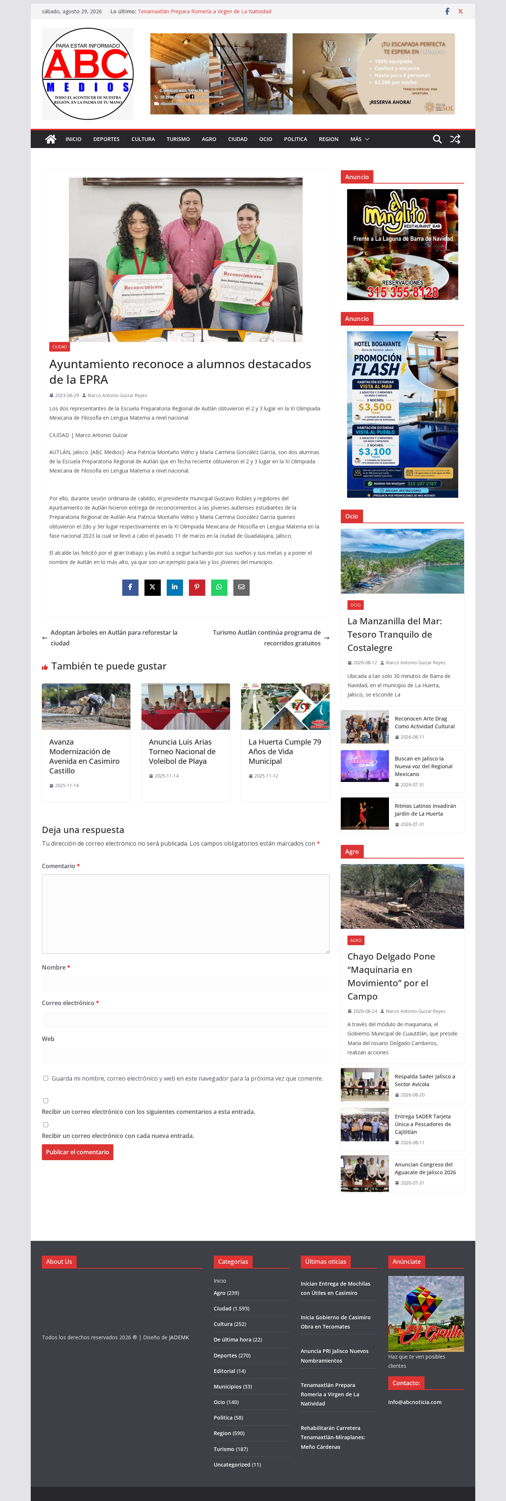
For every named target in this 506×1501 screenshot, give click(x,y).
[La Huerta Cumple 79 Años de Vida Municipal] (285, 689)
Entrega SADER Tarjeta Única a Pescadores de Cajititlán (423, 1124)
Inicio (73, 138)
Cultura (143, 138)
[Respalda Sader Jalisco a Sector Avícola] (365, 1086)
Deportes (106, 138)
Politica (295, 138)
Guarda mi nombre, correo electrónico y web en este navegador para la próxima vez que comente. (187, 1078)
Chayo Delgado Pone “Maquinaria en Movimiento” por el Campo (391, 976)
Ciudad (237, 138)
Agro (209, 138)
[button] (366, 139)
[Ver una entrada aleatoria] (455, 139)
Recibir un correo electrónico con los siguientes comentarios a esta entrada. (148, 1112)
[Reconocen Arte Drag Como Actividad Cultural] (365, 728)
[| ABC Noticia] (51, 139)
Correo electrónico (70, 1003)
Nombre (56, 967)
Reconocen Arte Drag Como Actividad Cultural (425, 722)
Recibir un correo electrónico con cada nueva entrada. (118, 1136)
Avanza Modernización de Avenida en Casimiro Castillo (84, 756)
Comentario (61, 866)
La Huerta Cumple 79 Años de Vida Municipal (285, 751)
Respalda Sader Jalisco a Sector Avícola (425, 1080)
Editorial (224, 1370)
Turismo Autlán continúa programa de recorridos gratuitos (267, 637)
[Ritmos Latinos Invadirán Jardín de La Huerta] (365, 815)
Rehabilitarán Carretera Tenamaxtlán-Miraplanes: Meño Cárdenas (333, 1437)
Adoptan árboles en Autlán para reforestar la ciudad (114, 637)
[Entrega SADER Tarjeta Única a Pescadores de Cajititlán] (365, 1129)
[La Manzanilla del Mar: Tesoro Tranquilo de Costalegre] (402, 561)
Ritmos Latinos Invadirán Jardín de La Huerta (425, 809)
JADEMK (179, 1337)
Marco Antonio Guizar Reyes (117, 395)
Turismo (178, 138)
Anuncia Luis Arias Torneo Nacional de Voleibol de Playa (182, 751)
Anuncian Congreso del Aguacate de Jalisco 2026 (425, 1168)
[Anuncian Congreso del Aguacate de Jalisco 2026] (365, 1173)
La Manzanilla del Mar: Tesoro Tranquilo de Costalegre (394, 634)
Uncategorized (232, 1464)
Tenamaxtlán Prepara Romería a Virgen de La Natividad (204, 11)
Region (329, 138)
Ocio (265, 138)
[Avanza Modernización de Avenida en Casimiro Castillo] (86, 689)
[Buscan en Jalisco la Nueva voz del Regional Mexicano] (365, 771)
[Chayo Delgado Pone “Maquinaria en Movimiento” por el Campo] (402, 896)
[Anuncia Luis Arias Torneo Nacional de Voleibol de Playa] (186, 689)
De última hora (233, 1339)
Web (48, 1039)
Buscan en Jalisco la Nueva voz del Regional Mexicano (424, 766)
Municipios (228, 1386)
